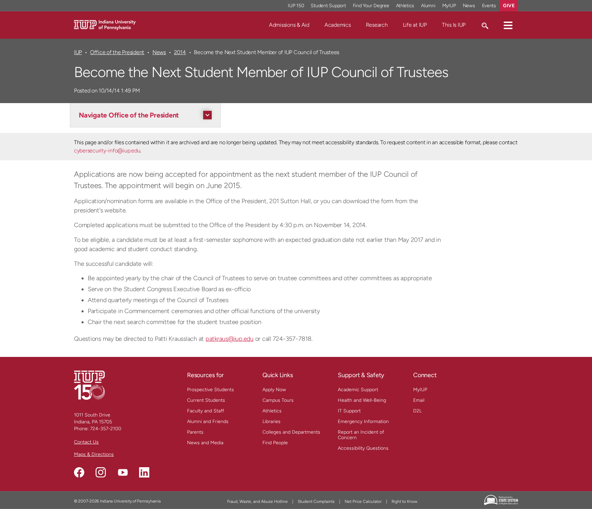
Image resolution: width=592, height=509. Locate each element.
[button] (508, 25)
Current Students (206, 400)
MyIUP (449, 6)
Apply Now (274, 390)
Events (489, 6)
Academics (337, 25)
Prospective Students (210, 390)
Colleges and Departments (291, 432)
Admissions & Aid (289, 25)
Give (509, 6)
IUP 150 (296, 6)
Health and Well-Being (362, 400)
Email (418, 400)
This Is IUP (454, 25)
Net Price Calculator (363, 501)
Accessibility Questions (363, 448)
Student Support (328, 6)
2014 (180, 52)
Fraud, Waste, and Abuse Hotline (257, 501)
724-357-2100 (105, 429)
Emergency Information (363, 421)
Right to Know (404, 501)
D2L (417, 411)
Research (377, 25)
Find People (275, 443)
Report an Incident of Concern (361, 434)
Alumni (428, 6)
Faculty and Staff (205, 411)
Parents (195, 432)
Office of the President (117, 52)
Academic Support (358, 390)
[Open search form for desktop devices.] (485, 25)
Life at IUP (415, 25)
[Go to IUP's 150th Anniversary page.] (89, 385)
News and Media (205, 443)
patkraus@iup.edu (230, 339)
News (469, 6)
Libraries (271, 421)
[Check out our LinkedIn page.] (144, 472)
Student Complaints (316, 501)
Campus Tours (278, 400)
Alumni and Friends (208, 421)
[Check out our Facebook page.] (79, 472)
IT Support (349, 411)
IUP (78, 52)
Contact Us (86, 442)
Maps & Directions (94, 454)
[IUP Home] (105, 24)
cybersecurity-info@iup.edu (107, 150)
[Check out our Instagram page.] (101, 472)
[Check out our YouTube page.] (123, 472)
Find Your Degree (371, 6)
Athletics (405, 6)
